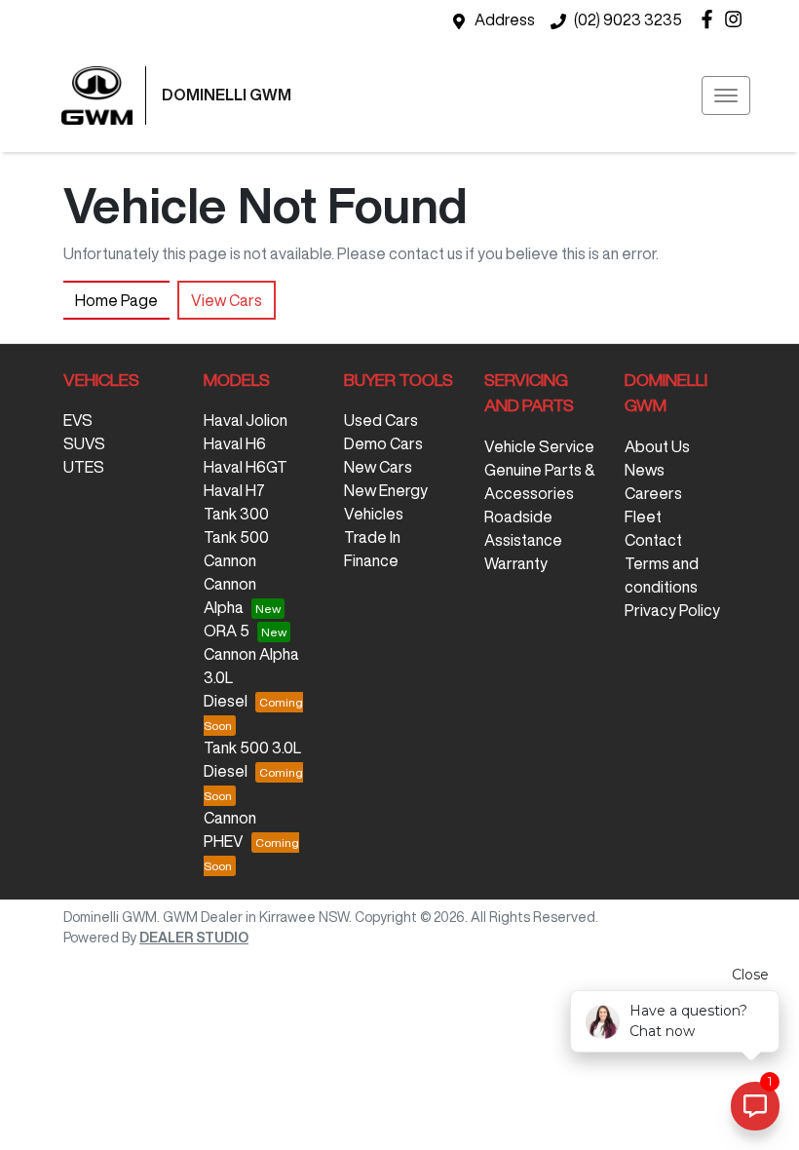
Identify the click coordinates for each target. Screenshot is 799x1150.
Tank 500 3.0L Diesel (252, 759)
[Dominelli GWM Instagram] (737, 19)
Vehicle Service (539, 446)
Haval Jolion (245, 420)
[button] (726, 95)
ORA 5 (226, 630)
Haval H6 (235, 443)
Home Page (116, 300)
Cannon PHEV (230, 829)
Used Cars (381, 420)
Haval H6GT (245, 467)
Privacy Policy (672, 610)
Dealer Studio (193, 937)
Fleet (643, 516)
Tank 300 (236, 513)
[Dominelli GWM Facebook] (711, 19)
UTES (83, 467)
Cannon (230, 560)
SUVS (84, 443)
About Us (657, 446)
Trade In (372, 537)
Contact (653, 540)
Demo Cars (383, 443)
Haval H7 (234, 490)
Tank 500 (236, 537)
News (645, 470)
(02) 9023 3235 (628, 19)
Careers (653, 493)
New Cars (378, 467)
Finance (371, 560)
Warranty (516, 563)
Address (505, 19)
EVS (78, 420)
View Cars (226, 300)
